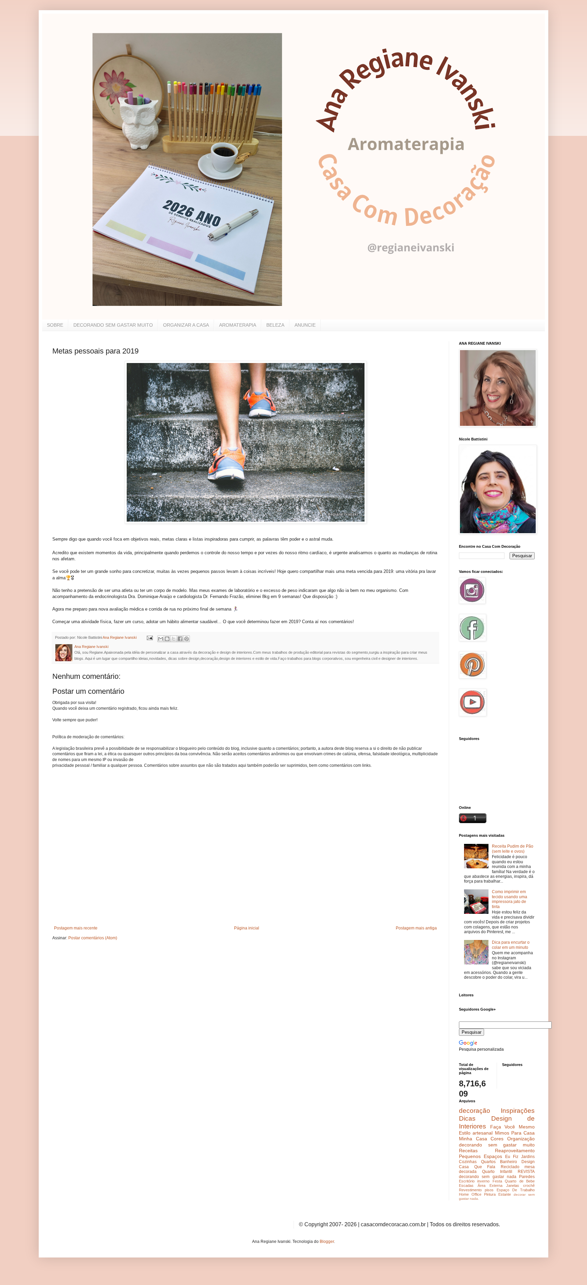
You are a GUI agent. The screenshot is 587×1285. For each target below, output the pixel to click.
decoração (474, 1110)
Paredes (527, 1176)
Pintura (490, 1194)
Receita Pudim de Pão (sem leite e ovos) (512, 848)
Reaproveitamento (515, 1150)
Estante (504, 1194)
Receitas (468, 1150)
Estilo (464, 1133)
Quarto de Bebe (520, 1181)
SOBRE (55, 325)
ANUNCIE (305, 325)
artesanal (483, 1133)
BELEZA (275, 325)
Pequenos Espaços (480, 1156)
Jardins (528, 1156)
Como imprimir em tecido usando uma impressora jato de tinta (509, 899)
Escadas (466, 1185)
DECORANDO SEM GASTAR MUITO (113, 325)
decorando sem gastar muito (497, 1144)
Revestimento (470, 1190)
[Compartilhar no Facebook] (180, 638)
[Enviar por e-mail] (160, 638)
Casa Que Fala (477, 1166)
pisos (489, 1190)
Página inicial (246, 928)
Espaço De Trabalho (516, 1190)
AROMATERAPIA (237, 325)
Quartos (488, 1161)
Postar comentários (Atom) (92, 938)
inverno (483, 1181)
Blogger (327, 1241)
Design (528, 1161)
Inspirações (518, 1110)
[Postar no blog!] (167, 638)
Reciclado (510, 1166)
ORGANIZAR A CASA (186, 325)
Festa (497, 1181)
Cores (497, 1138)
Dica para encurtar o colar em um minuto (511, 944)
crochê (529, 1185)
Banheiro (508, 1161)
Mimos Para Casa (515, 1133)
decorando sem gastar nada (487, 1176)
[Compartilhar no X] (173, 638)
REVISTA (526, 1171)
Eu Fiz (511, 1156)
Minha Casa (473, 1138)
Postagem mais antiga (416, 928)
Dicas (467, 1118)
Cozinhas (468, 1161)
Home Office (470, 1194)
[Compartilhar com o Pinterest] (186, 638)
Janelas (512, 1185)
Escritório (467, 1181)
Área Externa (490, 1185)
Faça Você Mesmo (512, 1126)
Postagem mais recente (75, 928)
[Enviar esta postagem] (149, 637)
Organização (521, 1138)
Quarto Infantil (497, 1171)
